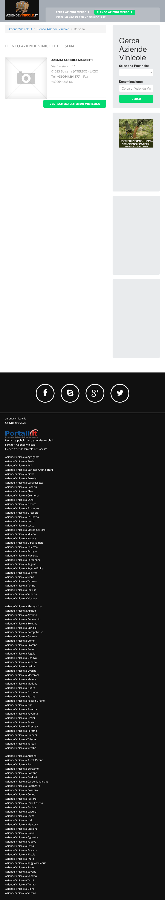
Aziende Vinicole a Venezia (21, 594)
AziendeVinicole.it (20, 29)
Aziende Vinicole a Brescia (21, 478)
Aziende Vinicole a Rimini (20, 718)
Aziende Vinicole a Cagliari (21, 777)
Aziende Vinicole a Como (20, 640)
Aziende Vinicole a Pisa (18, 705)
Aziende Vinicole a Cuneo (20, 794)
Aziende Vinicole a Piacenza (21, 555)
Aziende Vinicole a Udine (20, 889)
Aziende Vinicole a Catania (21, 636)
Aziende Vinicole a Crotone (21, 645)
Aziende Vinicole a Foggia (20, 653)
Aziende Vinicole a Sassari (20, 722)
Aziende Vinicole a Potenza (21, 709)
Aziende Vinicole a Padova (20, 841)
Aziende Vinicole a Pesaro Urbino (25, 701)
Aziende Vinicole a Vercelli (20, 743)
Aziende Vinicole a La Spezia (22, 517)
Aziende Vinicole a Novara (20, 538)
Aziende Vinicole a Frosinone (22, 508)
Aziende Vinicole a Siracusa (21, 726)
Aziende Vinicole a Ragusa (20, 564)
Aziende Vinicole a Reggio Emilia (24, 568)
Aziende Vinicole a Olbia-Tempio (24, 542)
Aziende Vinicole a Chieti (19, 491)
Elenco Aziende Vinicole (53, 29)
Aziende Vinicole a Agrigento (22, 457)
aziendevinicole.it (15, 418)
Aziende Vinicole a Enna (19, 500)
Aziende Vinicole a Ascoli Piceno (24, 760)
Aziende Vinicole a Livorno (20, 670)
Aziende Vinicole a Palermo (21, 547)
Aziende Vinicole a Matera (20, 679)
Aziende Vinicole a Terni (19, 880)
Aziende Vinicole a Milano (20, 534)
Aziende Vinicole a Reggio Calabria (25, 863)
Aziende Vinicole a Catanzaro (22, 786)
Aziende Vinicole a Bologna (21, 623)
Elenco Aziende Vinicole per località (26, 449)
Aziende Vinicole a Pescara (21, 850)
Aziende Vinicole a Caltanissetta (24, 482)
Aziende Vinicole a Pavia (19, 846)
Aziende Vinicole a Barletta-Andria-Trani (29, 470)
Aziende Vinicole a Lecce (19, 816)
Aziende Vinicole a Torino (20, 585)
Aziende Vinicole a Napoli (20, 833)
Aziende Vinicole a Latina (20, 666)
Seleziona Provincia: (134, 65)
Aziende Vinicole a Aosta (19, 461)
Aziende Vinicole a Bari (18, 764)
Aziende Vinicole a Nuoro (20, 688)
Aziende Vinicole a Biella (19, 474)
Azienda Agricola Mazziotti (72, 60)
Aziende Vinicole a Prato (19, 859)
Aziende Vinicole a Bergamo (22, 768)
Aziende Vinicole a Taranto (21, 581)
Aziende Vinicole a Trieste (20, 739)
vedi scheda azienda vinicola (74, 104)
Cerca (136, 99)
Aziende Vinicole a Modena (21, 683)
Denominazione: (131, 81)
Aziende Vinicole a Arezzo (20, 610)
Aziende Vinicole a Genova (21, 658)
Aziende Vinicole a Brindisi (21, 628)
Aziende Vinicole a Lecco (19, 521)
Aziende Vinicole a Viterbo (20, 748)
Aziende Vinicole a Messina (21, 829)
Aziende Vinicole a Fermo (20, 649)
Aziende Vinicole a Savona (20, 871)
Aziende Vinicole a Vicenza (21, 598)
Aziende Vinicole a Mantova (21, 824)
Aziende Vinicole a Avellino (21, 615)
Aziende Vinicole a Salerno (21, 572)
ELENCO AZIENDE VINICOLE (115, 12)
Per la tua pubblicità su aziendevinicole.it (29, 440)
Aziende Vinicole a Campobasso (24, 632)
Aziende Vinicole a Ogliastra (21, 837)
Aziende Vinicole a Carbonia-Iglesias (26, 781)
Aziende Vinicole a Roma (19, 867)
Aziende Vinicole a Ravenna (21, 713)
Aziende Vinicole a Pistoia (20, 854)
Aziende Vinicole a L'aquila (21, 811)
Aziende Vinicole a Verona (20, 893)
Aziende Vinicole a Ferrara (21, 799)
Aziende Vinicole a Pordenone (23, 560)
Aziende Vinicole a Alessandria (23, 606)
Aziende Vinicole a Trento (20, 884)
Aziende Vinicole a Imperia (21, 662)
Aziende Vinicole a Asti (18, 465)
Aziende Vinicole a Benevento (22, 619)
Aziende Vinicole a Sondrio (21, 876)
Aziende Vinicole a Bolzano (21, 773)
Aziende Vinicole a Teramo (21, 731)
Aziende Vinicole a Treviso (20, 590)
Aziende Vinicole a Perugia (21, 551)
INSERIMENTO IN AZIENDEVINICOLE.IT (80, 17)
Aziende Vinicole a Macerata (22, 675)
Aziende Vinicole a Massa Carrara (25, 530)
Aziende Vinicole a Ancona (21, 756)
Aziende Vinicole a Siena (19, 577)
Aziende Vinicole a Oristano (21, 692)
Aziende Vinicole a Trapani (21, 735)
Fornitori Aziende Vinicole (20, 444)
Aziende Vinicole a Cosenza (21, 790)
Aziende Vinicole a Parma (20, 696)
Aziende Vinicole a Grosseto (21, 512)
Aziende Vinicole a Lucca (19, 525)
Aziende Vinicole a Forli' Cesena (24, 803)
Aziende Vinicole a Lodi (18, 820)
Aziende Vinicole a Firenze (20, 504)
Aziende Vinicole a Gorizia (20, 807)
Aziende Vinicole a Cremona (22, 495)
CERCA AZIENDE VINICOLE (73, 12)
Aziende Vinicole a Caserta (21, 487)
